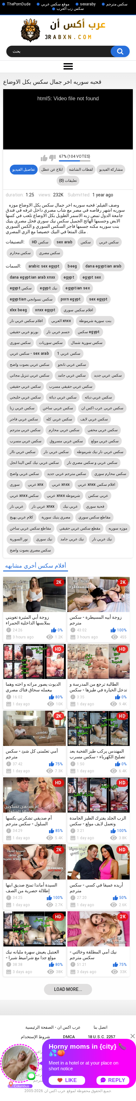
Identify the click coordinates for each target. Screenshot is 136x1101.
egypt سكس (21, 288)
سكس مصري (49, 253)
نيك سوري (44, 539)
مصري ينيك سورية (55, 517)
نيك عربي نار (102, 539)
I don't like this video (52, 158)
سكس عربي (109, 242)
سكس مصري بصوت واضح (30, 550)
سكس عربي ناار (23, 452)
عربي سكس (98, 495)
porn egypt (71, 299)
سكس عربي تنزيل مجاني (30, 375)
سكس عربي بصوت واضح (30, 364)
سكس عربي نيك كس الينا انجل (34, 462)
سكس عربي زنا (22, 408)
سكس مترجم (116, 4)
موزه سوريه (117, 528)
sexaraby (88, 4)
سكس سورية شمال (86, 342)
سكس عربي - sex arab (29, 353)
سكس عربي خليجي (25, 397)
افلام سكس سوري (78, 310)
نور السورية (19, 539)
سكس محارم (20, 253)
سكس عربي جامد (72, 375)
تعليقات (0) (68, 180)
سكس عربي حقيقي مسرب (70, 386)
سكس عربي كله (59, 419)
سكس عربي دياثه (98, 397)
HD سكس (40, 242)
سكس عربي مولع (105, 441)
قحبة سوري (95, 506)
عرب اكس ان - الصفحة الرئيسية (53, 1027)
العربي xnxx (61, 321)
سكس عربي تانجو (72, 364)
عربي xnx (36, 484)
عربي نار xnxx (43, 506)
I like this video (44, 158)
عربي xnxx (61, 484)
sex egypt (98, 299)
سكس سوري (20, 342)
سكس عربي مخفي (103, 430)
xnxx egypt (45, 310)
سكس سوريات (51, 342)
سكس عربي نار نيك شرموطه (100, 452)
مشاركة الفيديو (111, 169)
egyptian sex (77, 288)
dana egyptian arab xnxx (32, 277)
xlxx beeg (18, 310)
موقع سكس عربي (55, 4)
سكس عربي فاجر (24, 419)
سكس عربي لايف (94, 419)
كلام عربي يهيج (22, 517)
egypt (69, 277)
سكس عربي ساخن (58, 408)
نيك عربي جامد (72, 539)
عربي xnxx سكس (24, 495)
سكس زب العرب (70, 8)
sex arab (64, 242)
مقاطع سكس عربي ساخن (30, 528)
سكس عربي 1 (68, 353)
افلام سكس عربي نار (26, 321)
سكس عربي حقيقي (25, 386)
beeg (72, 266)
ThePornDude (18, 4)
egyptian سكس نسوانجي (31, 299)
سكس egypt (89, 332)
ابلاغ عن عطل (52, 169)
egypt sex (92, 277)
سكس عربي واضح (24, 473)
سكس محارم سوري (110, 473)
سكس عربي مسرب (26, 441)
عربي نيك (70, 506)
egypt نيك (48, 288)
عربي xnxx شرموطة (63, 495)
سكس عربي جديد (108, 375)
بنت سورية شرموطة (95, 321)
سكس (86, 242)
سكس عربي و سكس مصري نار (92, 462)
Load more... (68, 989)
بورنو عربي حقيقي (24, 332)
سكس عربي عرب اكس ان (102, 408)
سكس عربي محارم (64, 430)
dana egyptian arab (103, 266)
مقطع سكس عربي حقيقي (80, 528)
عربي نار (16, 506)
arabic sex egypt (44, 266)
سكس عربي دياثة (63, 397)
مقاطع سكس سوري (94, 517)
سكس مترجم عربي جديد (66, 473)
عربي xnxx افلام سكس (96, 484)
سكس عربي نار (56, 452)
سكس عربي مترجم (25, 430)
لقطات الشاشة (81, 169)
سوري (15, 484)
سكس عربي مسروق (66, 441)
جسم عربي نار (58, 332)
